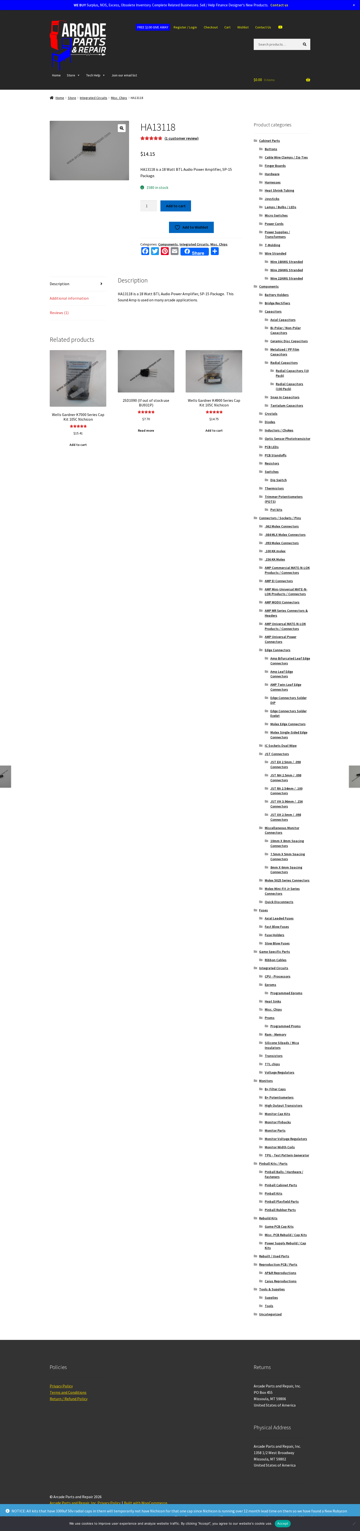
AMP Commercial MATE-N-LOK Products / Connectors (287, 570)
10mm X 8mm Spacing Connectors (287, 843)
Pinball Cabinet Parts (281, 1185)
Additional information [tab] (69, 298)
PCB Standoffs (276, 455)
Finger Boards (275, 165)
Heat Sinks (273, 1001)
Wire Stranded (275, 253)
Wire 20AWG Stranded (286, 270)
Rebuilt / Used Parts (274, 1256)
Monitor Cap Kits (277, 1114)
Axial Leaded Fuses (279, 918)
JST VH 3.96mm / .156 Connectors (286, 803)
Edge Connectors (277, 650)
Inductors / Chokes (279, 430)
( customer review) (182, 138)
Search (306, 44)
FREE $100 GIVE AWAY (152, 27)
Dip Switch (278, 480)
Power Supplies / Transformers (277, 234)
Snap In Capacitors (285, 397)
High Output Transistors (283, 1105)
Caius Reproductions (281, 1281)
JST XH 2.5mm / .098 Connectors (285, 817)
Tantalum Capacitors (286, 405)
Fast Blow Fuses (277, 926)
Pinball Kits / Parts (273, 1163)
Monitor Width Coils (280, 1147)
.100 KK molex (275, 551)
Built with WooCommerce (145, 1502)
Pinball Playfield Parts (282, 1201)
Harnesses (273, 182)
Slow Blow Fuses (277, 943)
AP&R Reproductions (280, 1273)
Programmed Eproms (286, 993)
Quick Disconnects (279, 902)
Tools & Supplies (272, 1289)
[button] (122, 128)
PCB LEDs (272, 447)
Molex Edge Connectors (288, 724)
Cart (227, 27)
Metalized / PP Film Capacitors (284, 351)
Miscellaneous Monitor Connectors (282, 830)
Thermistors (274, 488)
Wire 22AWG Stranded (286, 278)
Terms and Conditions (68, 1392)
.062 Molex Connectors (282, 526)
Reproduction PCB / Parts (278, 1264)
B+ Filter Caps (275, 1089)
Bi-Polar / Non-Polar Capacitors (285, 330)
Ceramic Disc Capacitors (289, 341)
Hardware (272, 174)
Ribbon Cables (276, 960)
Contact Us (263, 27)
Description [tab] (59, 283)
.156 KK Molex (275, 559)
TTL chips (272, 1064)
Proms (270, 1018)
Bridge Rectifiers (277, 303)
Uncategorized (270, 1314)
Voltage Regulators (279, 1072)
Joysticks (272, 198)
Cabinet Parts (269, 140)
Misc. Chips (119, 98)
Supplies (271, 1297)
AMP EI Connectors (279, 581)
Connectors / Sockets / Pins (280, 518)
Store (71, 75)
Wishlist (243, 27)
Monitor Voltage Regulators (286, 1139)
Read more (146, 430)
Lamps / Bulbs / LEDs (280, 207)
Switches (272, 471)
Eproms (270, 984)
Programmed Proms (285, 1026)
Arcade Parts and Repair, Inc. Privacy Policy (85, 1502)
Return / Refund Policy (68, 1398)
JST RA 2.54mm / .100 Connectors (286, 791)
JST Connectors (277, 754)
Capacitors (273, 311)
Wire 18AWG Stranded (286, 261)
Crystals (271, 413)
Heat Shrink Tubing (279, 190)
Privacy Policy (61, 1386)
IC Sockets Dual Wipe (281, 745)
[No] (353, 1523)
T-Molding (272, 245)
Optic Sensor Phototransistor (287, 438)
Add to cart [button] (78, 444)
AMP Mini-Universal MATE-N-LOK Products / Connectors (286, 591)
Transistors (274, 1055)
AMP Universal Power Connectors (280, 639)
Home (56, 75)
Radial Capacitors (284, 362)
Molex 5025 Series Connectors (287, 880)
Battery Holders (277, 295)
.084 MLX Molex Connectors (285, 534)
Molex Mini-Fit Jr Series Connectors (282, 891)
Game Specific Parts (274, 951)
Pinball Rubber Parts (280, 1210)
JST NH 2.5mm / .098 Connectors (285, 777)
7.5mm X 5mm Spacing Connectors (287, 856)
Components (168, 244)
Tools (269, 1306)
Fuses (263, 910)
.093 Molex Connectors (282, 543)
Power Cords (274, 223)
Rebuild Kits (268, 1218)
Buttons (271, 149)
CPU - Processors (277, 976)
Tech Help (93, 75)
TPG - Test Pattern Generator (287, 1155)
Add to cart (176, 205)
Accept (282, 1523)
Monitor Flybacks (278, 1122)
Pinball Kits (273, 1193)
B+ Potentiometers (279, 1097)
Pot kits (276, 509)
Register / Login (185, 27)
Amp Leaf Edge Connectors (281, 674)
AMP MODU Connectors (282, 602)
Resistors (272, 463)
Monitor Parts (275, 1130)
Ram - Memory (275, 1034)
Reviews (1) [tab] (59, 312)
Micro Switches (276, 215)
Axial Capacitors (283, 320)
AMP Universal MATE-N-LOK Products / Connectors (285, 626)
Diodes (270, 422)
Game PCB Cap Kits (279, 1226)
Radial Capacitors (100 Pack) (289, 386)
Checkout (211, 27)
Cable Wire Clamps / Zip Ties (286, 157)
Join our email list (124, 75)
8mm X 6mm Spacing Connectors (286, 869)
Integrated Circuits (93, 98)
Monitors (266, 1080)
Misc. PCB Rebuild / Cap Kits (286, 1235)
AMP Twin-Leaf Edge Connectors (285, 687)
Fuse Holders (274, 935)
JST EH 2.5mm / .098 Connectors (285, 764)
